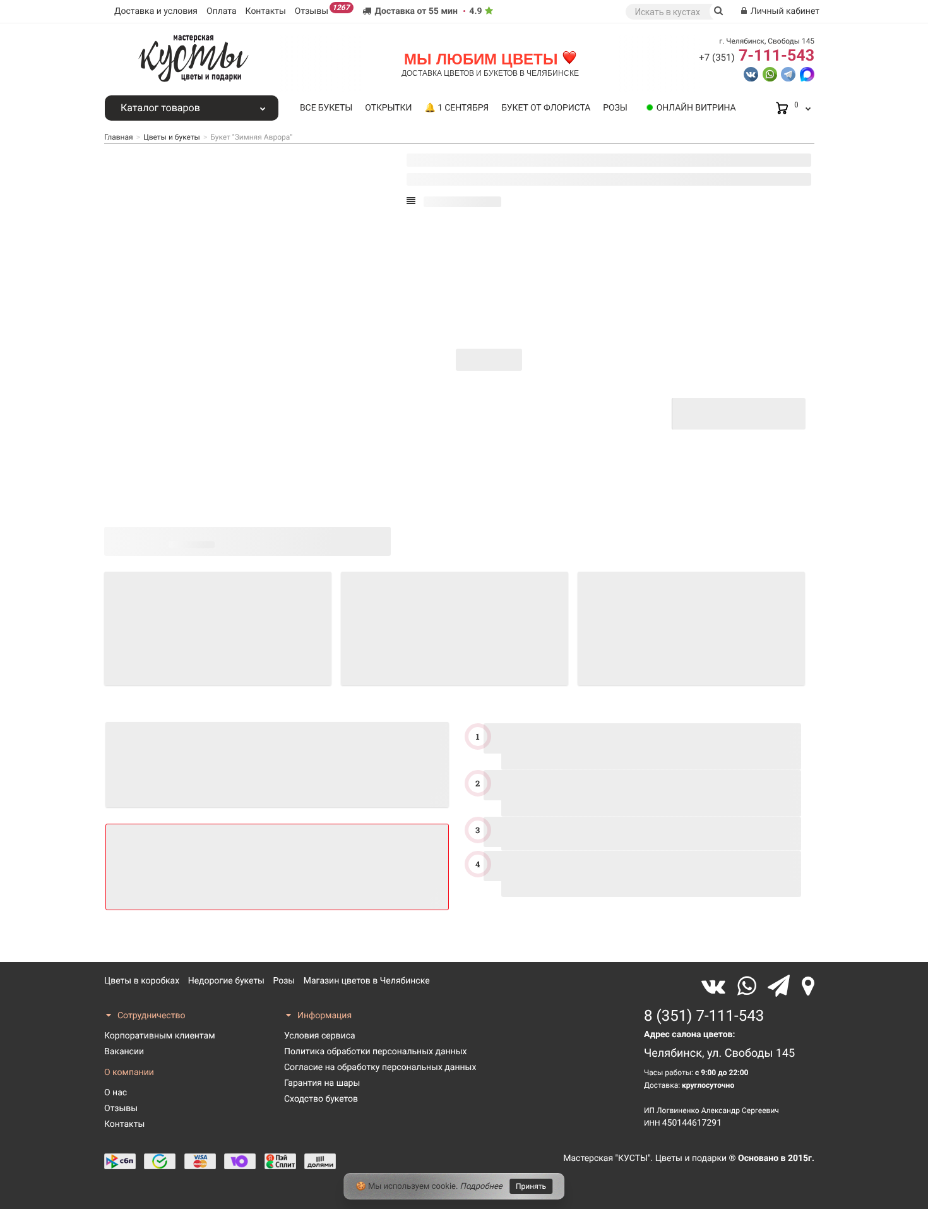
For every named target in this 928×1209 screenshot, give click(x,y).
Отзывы (322, 9)
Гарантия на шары (322, 1083)
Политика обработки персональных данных (375, 1052)
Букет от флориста (545, 108)
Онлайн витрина (696, 108)
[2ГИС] (808, 986)
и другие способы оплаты (617, 422)
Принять (531, 1186)
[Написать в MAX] (807, 73)
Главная (118, 137)
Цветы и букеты (171, 137)
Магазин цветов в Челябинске (367, 981)
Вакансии (124, 1052)
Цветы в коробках (141, 981)
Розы (615, 108)
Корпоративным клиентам (159, 1036)
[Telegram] (781, 986)
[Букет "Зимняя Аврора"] (148, 493)
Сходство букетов (321, 1099)
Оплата (221, 11)
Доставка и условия (156, 11)
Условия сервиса (319, 1036)
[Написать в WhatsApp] (770, 73)
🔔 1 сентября (456, 108)
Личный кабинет (783, 11)
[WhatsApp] (749, 986)
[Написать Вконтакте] (751, 73)
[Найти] (719, 11)
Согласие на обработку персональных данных (380, 1067)
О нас (115, 1093)
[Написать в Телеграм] (788, 73)
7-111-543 (756, 56)
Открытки (388, 108)
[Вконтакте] (716, 986)
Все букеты (326, 108)
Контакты (266, 11)
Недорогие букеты (226, 981)
